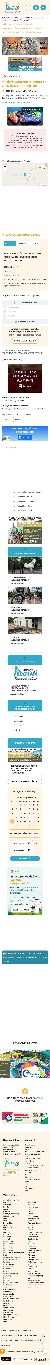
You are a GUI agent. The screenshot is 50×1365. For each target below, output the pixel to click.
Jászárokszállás (15, 20)
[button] (25, 175)
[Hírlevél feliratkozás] (2, 1351)
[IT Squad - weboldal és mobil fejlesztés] (41, 1359)
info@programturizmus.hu (31, 145)
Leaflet (45, 185)
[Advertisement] (25, 470)
